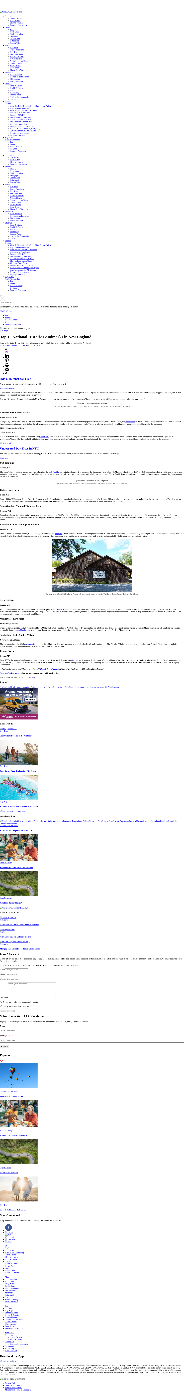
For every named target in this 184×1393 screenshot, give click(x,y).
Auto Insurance (16, 74)
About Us (9, 1335)
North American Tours (19, 61)
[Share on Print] (7, 366)
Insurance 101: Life (17, 115)
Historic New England (49, 669)
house (43, 687)
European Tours (16, 54)
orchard (91, 687)
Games (13, 99)
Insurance (9, 72)
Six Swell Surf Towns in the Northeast (16, 736)
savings (97, 687)
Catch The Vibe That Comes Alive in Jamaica (19, 925)
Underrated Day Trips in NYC (22, 119)
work (117, 687)
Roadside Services (12, 1273)
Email (2, 974)
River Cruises (15, 65)
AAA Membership (12, 140)
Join (11, 142)
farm (29, 687)
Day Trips (14, 52)
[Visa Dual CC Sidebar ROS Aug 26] (15, 908)
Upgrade (13, 149)
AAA (2, 687)
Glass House (44, 437)
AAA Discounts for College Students (15, 937)
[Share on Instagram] (6, 353)
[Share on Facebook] (6, 350)
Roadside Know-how (18, 25)
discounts (17, 687)
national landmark (22, 630)
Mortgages (14, 36)
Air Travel (14, 47)
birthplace (58, 534)
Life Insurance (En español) (21, 117)
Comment (4, 997)
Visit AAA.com (6, 311)
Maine (55, 687)
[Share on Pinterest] (7, 362)
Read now (4, 458)
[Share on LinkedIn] (7, 357)
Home (12, 90)
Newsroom (9, 1346)
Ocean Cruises (16, 63)
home (39, 687)
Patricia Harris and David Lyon (12, 345)
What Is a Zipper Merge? (11, 903)
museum (61, 687)
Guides (8, 104)
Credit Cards (15, 38)
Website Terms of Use (13, 1388)
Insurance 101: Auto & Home (21, 126)
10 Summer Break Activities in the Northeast (19, 806)
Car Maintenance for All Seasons (23, 131)
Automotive (9, 16)
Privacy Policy (11, 1383)
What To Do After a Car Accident (23, 110)
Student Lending (16, 34)
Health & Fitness (16, 88)
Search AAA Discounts (9, 673)
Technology (14, 92)
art (6, 687)
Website (3, 979)
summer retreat (138, 515)
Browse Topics (16, 1339)
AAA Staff (31, 677)
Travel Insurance (16, 81)
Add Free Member (7, 388)
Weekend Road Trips (18, 124)
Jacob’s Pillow (56, 609)
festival (34, 687)
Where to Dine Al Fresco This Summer (16, 868)
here (44, 499)
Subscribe (4, 1047)
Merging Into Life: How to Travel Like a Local (20, 949)
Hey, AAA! (9, 137)
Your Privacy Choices (13, 1385)
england (24, 687)
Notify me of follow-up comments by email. (20, 1002)
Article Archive (16, 1337)
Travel (7, 45)
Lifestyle (8, 83)
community (30, 644)
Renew (13, 144)
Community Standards (19, 1344)
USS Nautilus (54, 472)
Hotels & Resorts (17, 56)
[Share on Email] (7, 371)
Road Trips (14, 68)
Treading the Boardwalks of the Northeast (18, 771)
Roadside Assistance (18, 151)
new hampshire (82, 687)
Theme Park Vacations (19, 70)
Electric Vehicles (16, 23)
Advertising (9, 1348)
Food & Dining (16, 86)
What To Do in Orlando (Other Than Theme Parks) (30, 106)
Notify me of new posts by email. (16, 1006)
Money (8, 27)
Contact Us (9, 1342)
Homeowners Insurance (19, 77)
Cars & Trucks (16, 18)
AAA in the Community (19, 97)
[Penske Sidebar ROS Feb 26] (19, 719)
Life (6, 1246)
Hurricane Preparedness (19, 133)
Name (2, 970)
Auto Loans (14, 32)
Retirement (14, 41)
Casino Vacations (17, 50)
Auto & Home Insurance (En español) (25, 128)
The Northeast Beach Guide (21, 122)
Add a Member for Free (15, 378)
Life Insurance (15, 79)
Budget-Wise (15, 43)
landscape (49, 687)
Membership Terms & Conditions (18, 1390)
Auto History (15, 20)
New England (70, 687)
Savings (13, 29)
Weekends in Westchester (20, 113)
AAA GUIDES (11, 1351)
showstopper (130, 422)
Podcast (8, 101)
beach (74, 660)
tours (102, 687)
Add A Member (16, 146)
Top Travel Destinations (19, 108)
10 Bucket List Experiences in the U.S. (16, 830)
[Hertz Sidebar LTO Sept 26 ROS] (14, 811)
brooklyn (10, 687)
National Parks (16, 59)
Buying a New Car (17, 135)
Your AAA (9, 1333)
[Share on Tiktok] (6, 373)
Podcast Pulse (15, 95)
